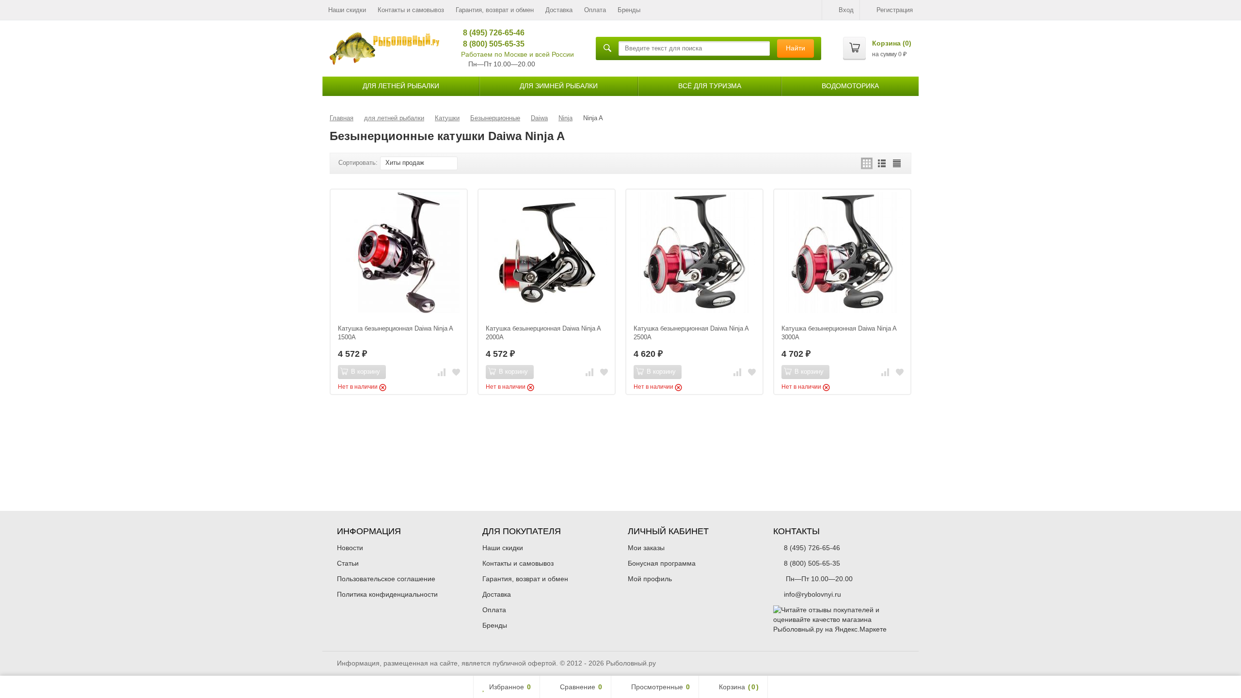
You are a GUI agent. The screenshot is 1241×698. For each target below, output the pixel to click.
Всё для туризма (709, 86)
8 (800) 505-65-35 (490, 44)
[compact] (897, 163)
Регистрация (894, 10)
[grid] (867, 163)
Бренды (629, 10)
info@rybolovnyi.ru (812, 594)
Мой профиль (650, 579)
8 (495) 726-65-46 (490, 33)
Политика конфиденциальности (387, 594)
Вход (846, 10)
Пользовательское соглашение (386, 579)
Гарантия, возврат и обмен (495, 10)
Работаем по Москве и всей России (517, 54)
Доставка (559, 10)
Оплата (595, 10)
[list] (882, 163)
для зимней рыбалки (559, 86)
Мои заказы (646, 548)
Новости (350, 548)
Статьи (348, 563)
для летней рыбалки (401, 86)
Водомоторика (850, 86)
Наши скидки (347, 10)
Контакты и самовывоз (411, 10)
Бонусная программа (662, 563)
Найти (795, 48)
